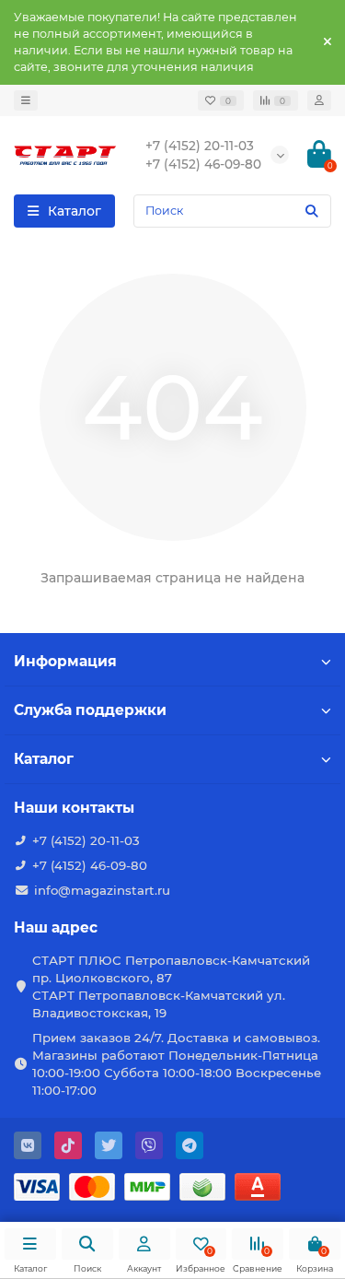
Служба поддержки (90, 710)
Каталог (44, 759)
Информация (65, 661)
